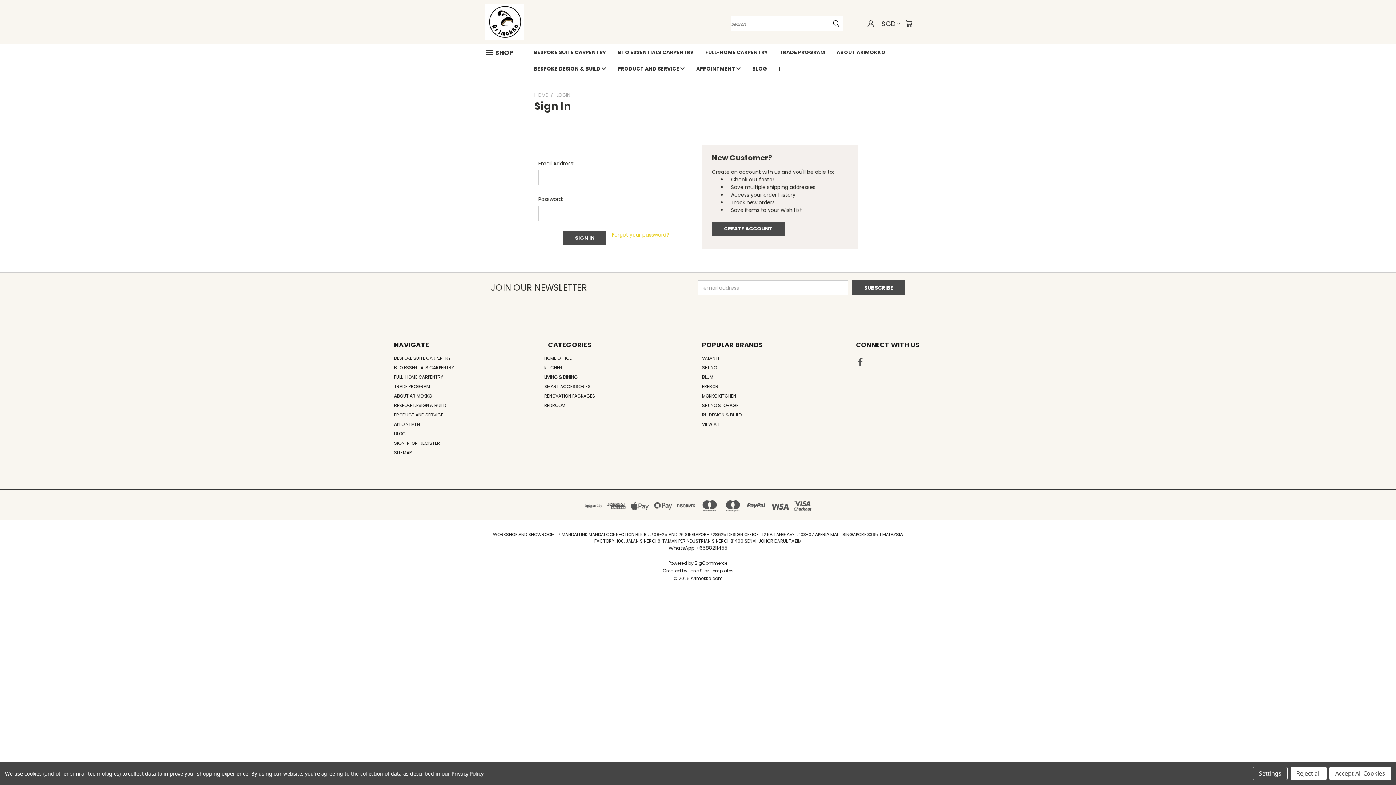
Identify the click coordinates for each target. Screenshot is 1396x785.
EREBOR (710, 386)
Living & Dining (561, 377)
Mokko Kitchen (719, 396)
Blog (759, 68)
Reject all (1308, 773)
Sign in (402, 443)
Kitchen (553, 368)
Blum (707, 377)
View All (711, 424)
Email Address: (556, 163)
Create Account (748, 228)
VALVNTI (710, 358)
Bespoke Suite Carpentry (570, 52)
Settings (1270, 773)
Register (430, 443)
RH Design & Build (722, 415)
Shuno (709, 368)
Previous (1377, 762)
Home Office (558, 358)
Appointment (716, 68)
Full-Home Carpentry (736, 52)
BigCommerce (711, 563)
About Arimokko (861, 52)
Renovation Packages (569, 396)
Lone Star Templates (711, 571)
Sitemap (403, 453)
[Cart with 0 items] (908, 23)
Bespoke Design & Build (568, 68)
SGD (888, 23)
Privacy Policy (467, 773)
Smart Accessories (567, 386)
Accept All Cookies (1360, 773)
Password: (550, 199)
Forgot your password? (640, 234)
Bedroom (554, 405)
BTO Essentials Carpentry (656, 52)
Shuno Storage (720, 405)
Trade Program (802, 52)
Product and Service (649, 68)
